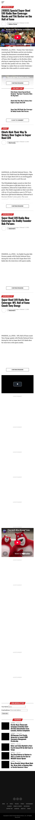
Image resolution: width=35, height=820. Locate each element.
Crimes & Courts (18, 806)
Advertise (16, 808)
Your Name (4, 707)
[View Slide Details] (17, 629)
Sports (22, 804)
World (11, 804)
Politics (17, 804)
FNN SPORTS (12, 228)
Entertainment (29, 804)
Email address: (5, 710)
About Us (23, 808)
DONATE (29, 808)
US (7, 804)
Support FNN (9, 808)
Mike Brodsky (12, 143)
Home (3, 804)
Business (9, 806)
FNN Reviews (27, 806)
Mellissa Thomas (13, 24)
